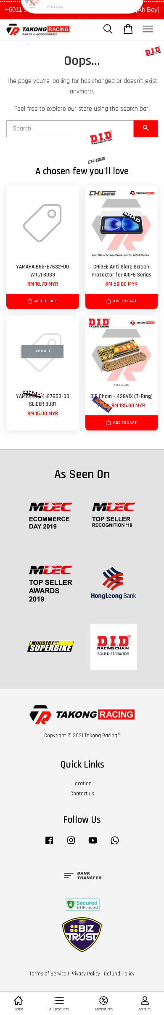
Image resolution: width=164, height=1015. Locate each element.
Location (82, 783)
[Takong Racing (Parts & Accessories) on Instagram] (71, 844)
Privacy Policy (85, 973)
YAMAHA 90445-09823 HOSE (78, 17)
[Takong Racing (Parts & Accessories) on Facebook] (49, 844)
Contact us (82, 793)
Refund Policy (119, 973)
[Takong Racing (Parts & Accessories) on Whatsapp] (115, 844)
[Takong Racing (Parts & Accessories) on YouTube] (93, 844)
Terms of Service (47, 973)
